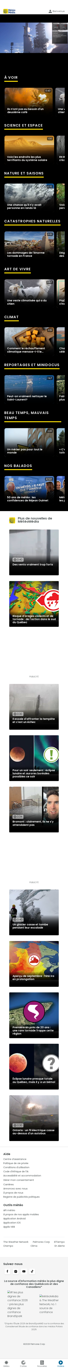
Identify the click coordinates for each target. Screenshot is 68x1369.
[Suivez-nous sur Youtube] (24, 1272)
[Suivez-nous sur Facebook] (7, 1272)
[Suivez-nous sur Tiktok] (32, 1272)
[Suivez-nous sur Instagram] (16, 1272)
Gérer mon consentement (18, 1180)
